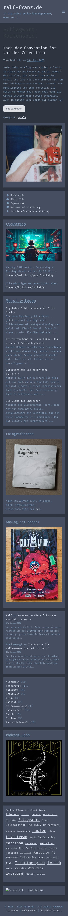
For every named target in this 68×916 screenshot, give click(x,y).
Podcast (11, 702)
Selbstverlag (28, 857)
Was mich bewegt (17, 722)
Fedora (36, 814)
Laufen (39, 830)
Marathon (14, 843)
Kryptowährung (23, 831)
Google (45, 820)
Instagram (10, 831)
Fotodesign (11, 820)
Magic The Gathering (42, 837)
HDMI (30, 825)
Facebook (25, 815)
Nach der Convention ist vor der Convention (29, 50)
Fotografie (13, 685)
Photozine (41, 848)
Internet (12, 690)
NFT (21, 848)
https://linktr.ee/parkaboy (25, 287)
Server (41, 857)
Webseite (20, 868)
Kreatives (12, 694)
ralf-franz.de (22, 7)
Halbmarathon (16, 824)
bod (38, 509)
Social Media (52, 857)
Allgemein (12, 682)
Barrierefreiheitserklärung (30, 211)
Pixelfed (53, 848)
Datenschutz (29, 910)
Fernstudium (50, 814)
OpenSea (30, 848)
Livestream (16, 837)
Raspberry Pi (15, 710)
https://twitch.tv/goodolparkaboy (29, 275)
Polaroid (12, 852)
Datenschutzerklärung (25, 207)
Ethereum (12, 814)
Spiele (22, 117)
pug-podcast (25, 853)
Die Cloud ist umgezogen (23, 401)
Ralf (9, 615)
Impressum (17, 203)
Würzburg (14, 873)
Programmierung (16, 706)
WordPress (35, 868)
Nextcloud (47, 843)
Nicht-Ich (17, 199)
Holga (37, 825)
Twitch (54, 862)
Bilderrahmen (22, 810)
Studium (11, 718)
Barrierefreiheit (51, 910)
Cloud (33, 810)
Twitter (9, 868)
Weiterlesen (15, 109)
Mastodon (31, 843)
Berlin (10, 810)
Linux (9, 698)
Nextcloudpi (11, 848)
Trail (9, 863)
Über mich (17, 195)
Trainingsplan (30, 862)
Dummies (42, 810)
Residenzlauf (12, 857)
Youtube (30, 874)
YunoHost (41, 874)
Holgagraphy (51, 824)
